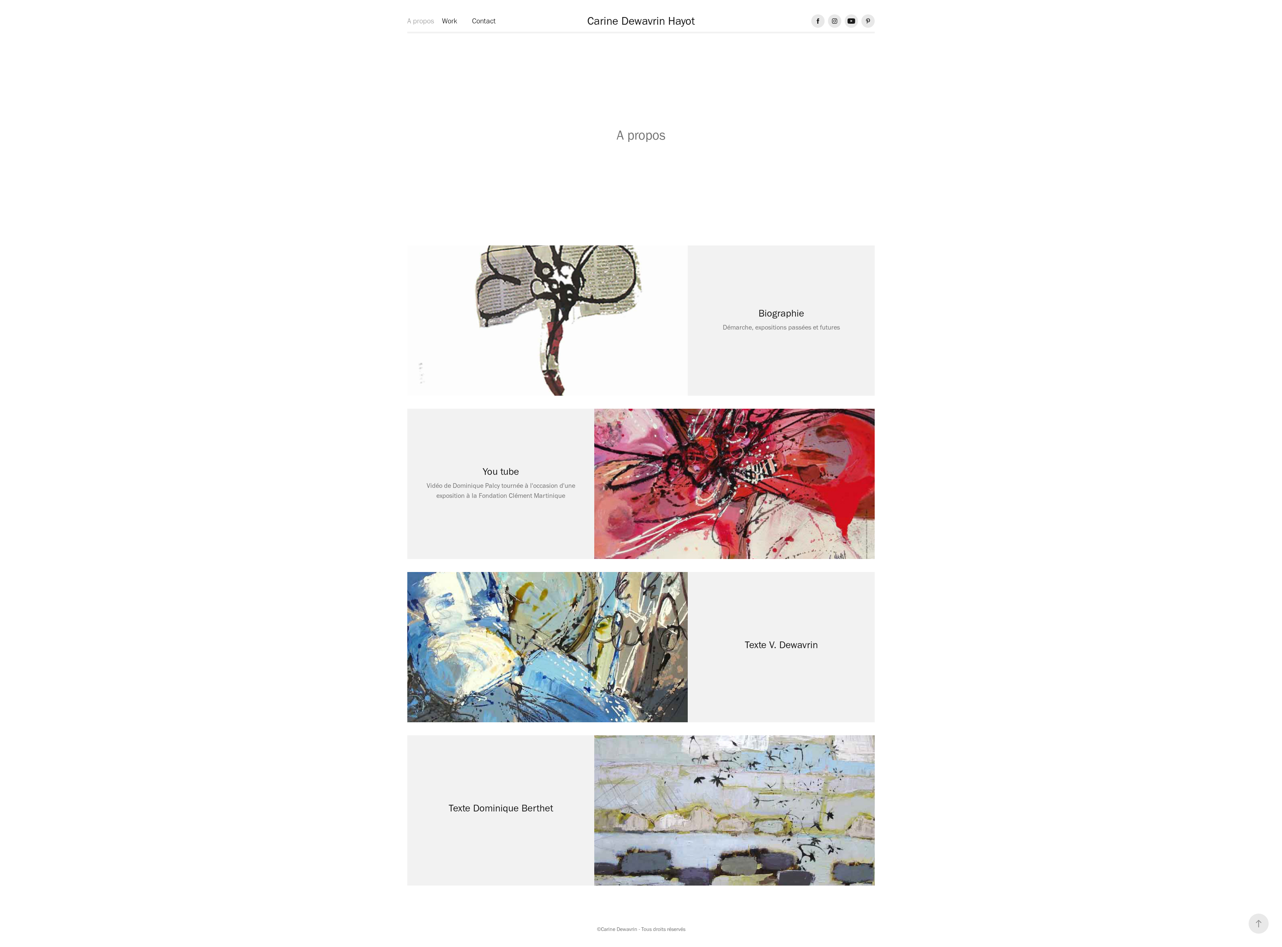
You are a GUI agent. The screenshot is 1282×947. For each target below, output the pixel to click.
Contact (484, 20)
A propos (420, 20)
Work (449, 20)
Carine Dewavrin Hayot (641, 21)
